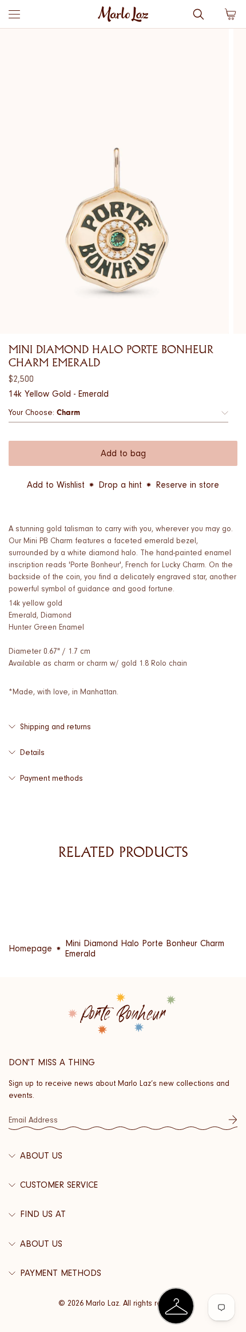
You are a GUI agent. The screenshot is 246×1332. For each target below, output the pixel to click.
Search (198, 14)
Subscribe (232, 1119)
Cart (230, 14)
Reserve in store (187, 484)
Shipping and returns (55, 726)
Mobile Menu (14, 14)
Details (32, 752)
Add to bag (123, 453)
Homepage (30, 948)
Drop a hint (120, 485)
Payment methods (51, 778)
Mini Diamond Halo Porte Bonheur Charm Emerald (144, 948)
